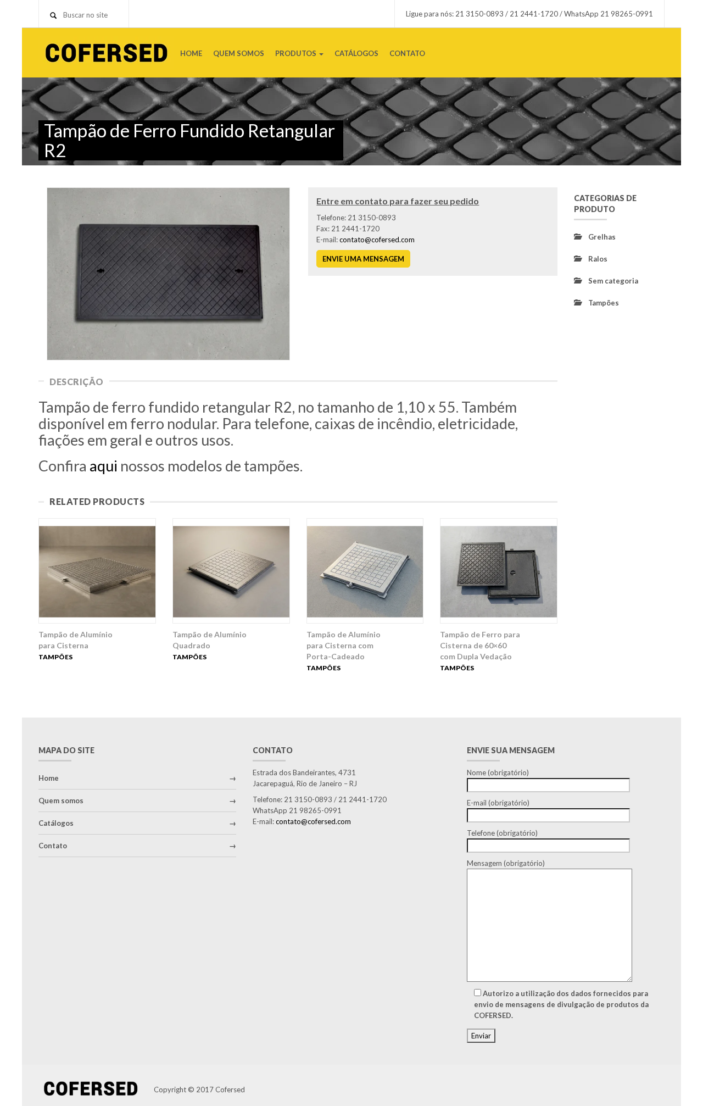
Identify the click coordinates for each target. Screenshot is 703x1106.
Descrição (76, 381)
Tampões (55, 657)
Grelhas (602, 236)
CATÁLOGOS (356, 53)
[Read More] (97, 571)
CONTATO (407, 53)
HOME (191, 53)
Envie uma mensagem (363, 258)
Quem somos (60, 800)
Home (48, 778)
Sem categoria (613, 280)
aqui (104, 466)
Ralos (597, 258)
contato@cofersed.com (377, 239)
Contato (52, 845)
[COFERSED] (106, 51)
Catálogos (56, 823)
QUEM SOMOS (238, 53)
